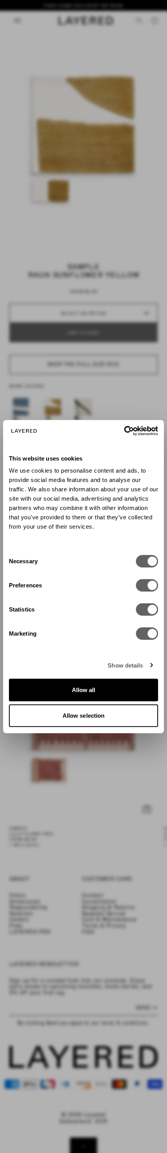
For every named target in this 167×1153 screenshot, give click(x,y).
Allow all (84, 690)
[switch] (147, 585)
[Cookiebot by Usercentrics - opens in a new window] (124, 431)
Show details (125, 665)
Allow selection (84, 715)
